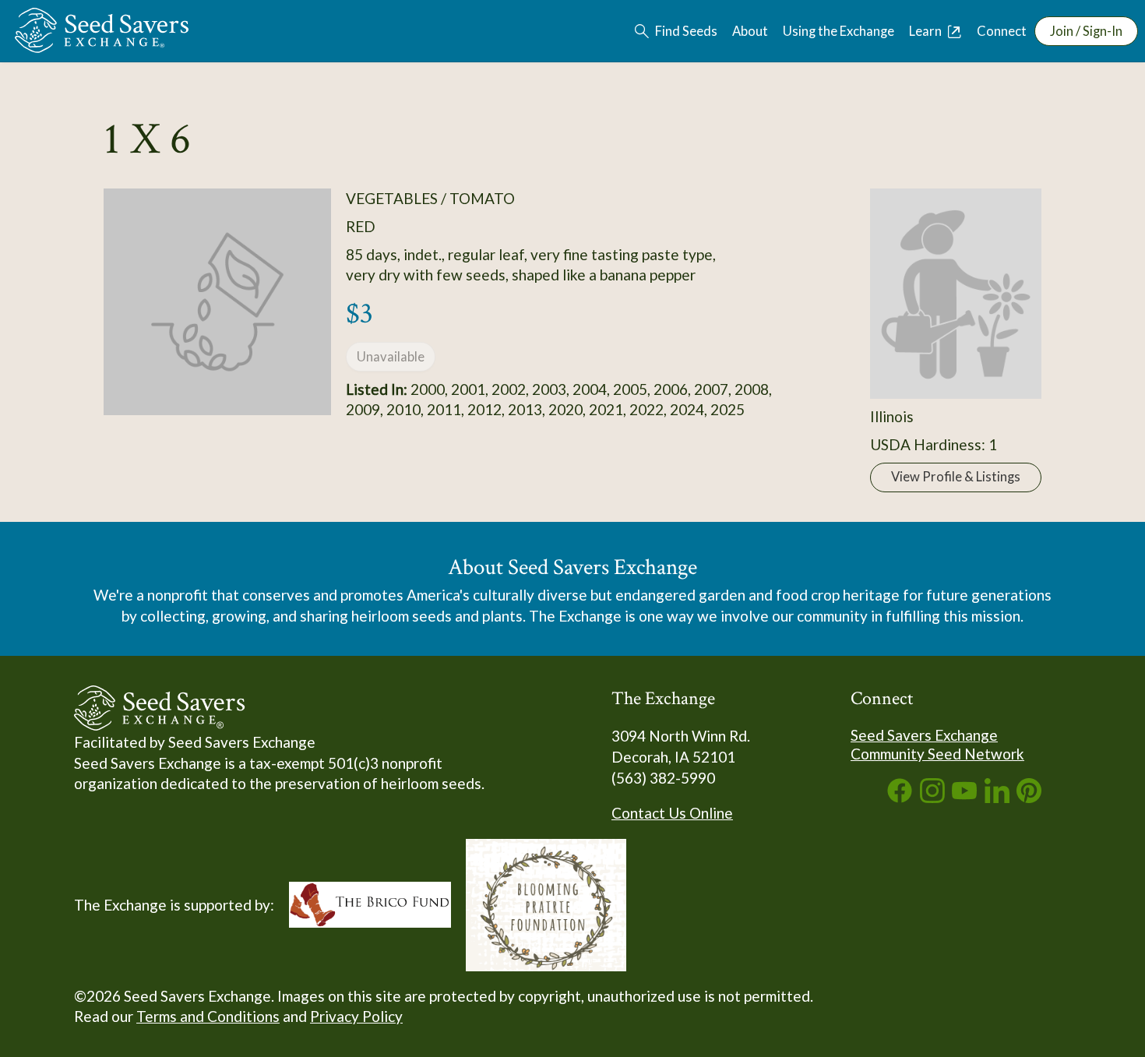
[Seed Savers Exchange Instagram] (932, 797)
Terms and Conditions (208, 1016)
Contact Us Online (672, 813)
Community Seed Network (937, 754)
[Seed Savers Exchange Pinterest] (1028, 797)
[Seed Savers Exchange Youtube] (964, 797)
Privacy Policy (356, 1016)
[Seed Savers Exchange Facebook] (899, 797)
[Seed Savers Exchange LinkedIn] (997, 797)
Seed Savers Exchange (924, 735)
